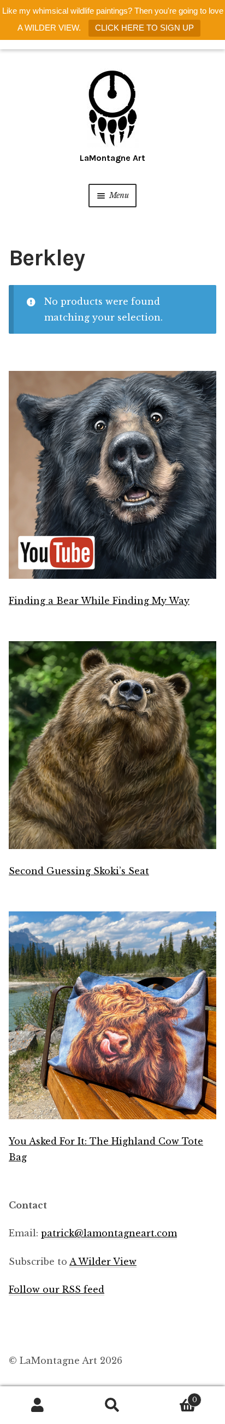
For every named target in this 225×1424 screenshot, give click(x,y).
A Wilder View (103, 1261)
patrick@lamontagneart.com (109, 1233)
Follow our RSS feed (56, 1289)
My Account (37, 1405)
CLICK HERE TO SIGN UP (144, 27)
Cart (173, 1396)
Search (112, 1405)
